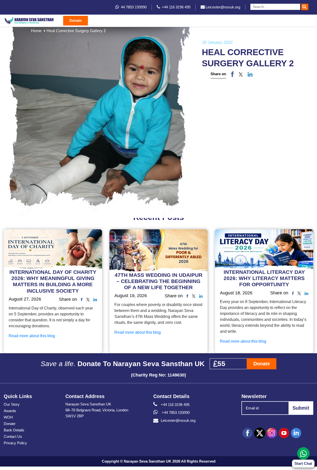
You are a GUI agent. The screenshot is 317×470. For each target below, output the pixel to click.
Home (36, 31)
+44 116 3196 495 (175, 404)
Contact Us (13, 436)
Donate (75, 20)
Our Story (12, 404)
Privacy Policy (15, 443)
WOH (8, 417)
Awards (10, 411)
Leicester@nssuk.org (178, 420)
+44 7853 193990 (175, 412)
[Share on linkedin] (250, 74)
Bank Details (14, 430)
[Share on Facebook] (232, 74)
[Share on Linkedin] (95, 299)
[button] (241, 74)
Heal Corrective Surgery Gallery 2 (76, 31)
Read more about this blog (32, 335)
